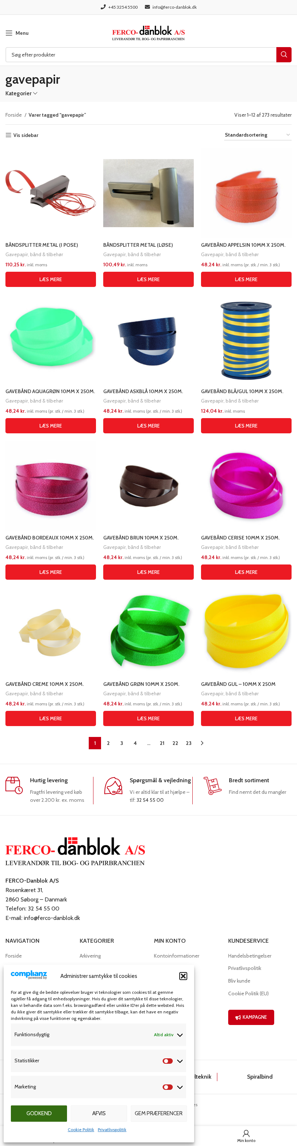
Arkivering (90, 956)
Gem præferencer (159, 1113)
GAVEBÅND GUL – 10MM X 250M (238, 684)
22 (175, 743)
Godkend (39, 1113)
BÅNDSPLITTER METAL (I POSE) (41, 245)
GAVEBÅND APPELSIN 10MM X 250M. (243, 245)
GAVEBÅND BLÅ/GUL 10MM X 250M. (242, 391)
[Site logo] (148, 32)
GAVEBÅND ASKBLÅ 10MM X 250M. (143, 391)
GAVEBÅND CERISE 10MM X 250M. (240, 537)
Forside (14, 115)
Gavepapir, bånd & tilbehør (34, 254)
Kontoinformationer (176, 956)
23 (189, 743)
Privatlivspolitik (112, 1129)
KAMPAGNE (255, 1017)
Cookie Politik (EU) (248, 993)
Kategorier (18, 93)
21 (162, 743)
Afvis (99, 1113)
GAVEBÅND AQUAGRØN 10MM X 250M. (50, 391)
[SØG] (284, 54)
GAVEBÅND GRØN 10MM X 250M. (141, 684)
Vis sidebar (25, 135)
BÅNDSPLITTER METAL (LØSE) (138, 245)
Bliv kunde (239, 981)
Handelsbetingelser (249, 956)
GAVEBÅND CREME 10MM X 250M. (44, 684)
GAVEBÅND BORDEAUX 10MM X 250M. (49, 537)
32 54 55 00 (150, 800)
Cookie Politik (81, 1129)
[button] (183, 976)
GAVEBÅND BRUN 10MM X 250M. (141, 537)
